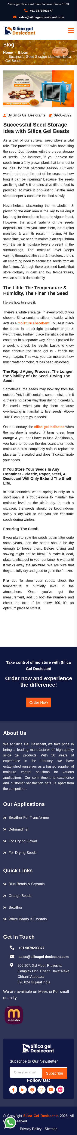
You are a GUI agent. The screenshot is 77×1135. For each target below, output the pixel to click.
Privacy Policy (30, 1129)
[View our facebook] (13, 1090)
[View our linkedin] (23, 1090)
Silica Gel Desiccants (40, 1116)
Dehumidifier (19, 829)
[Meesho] (60, 1090)
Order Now (38, 702)
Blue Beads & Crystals (27, 884)
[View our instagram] (41, 1090)
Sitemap (51, 1129)
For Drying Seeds (23, 853)
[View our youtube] (51, 1090)
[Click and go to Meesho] (14, 1015)
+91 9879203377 (41, 10)
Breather (15, 907)
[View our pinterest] (32, 1090)
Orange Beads (20, 896)
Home (8, 52)
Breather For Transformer (29, 818)
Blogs (23, 52)
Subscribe (54, 1073)
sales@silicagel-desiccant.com (41, 17)
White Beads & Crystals (28, 919)
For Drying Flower (23, 841)
